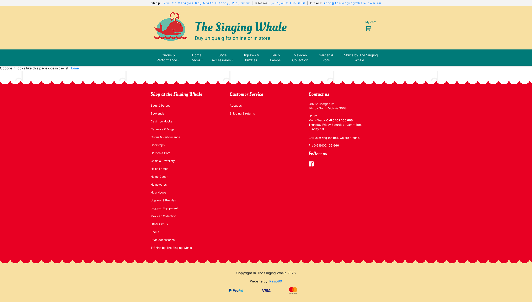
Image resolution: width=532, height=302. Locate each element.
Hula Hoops (158, 192)
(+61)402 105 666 (288, 3)
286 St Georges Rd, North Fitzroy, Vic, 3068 (207, 3)
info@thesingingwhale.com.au (353, 3)
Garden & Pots (326, 57)
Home (74, 68)
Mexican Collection (300, 57)
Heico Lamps (275, 57)
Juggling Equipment (164, 208)
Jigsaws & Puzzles (251, 57)
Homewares (159, 184)
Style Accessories (221, 57)
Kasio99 (275, 281)
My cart (370, 22)
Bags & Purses (160, 105)
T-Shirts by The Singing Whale (359, 57)
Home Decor (196, 57)
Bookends (157, 113)
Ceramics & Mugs (162, 129)
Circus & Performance (167, 57)
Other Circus (159, 224)
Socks (155, 232)
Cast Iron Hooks (161, 121)
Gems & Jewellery (163, 161)
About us (236, 105)
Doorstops (158, 145)
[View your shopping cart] (366, 28)
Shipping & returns (242, 113)
